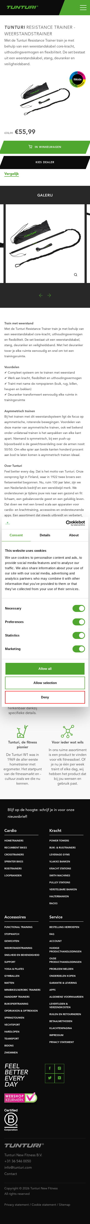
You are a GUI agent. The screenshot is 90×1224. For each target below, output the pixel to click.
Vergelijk (11, 174)
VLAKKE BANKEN (59, 862)
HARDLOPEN (11, 1032)
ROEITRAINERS (13, 869)
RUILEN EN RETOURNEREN (65, 1014)
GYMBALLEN (11, 976)
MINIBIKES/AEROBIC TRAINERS (22, 990)
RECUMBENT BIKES (15, 848)
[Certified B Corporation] (45, 1120)
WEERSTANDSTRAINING (18, 948)
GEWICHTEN (11, 941)
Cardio (10, 831)
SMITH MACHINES (59, 876)
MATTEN (9, 983)
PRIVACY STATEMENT (61, 1042)
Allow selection (45, 683)
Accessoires (15, 917)
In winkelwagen (47, 147)
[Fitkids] (77, 79)
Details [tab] (45, 535)
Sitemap (64, 1204)
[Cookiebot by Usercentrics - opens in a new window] (66, 523)
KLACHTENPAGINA (60, 1028)
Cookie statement (44, 1204)
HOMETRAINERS (13, 841)
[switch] (79, 621)
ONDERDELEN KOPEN (62, 976)
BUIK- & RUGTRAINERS (62, 848)
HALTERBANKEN (59, 897)
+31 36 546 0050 (17, 1161)
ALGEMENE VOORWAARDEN (66, 997)
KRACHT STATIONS (60, 869)
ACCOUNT (55, 941)
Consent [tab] (16, 535)
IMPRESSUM (56, 1035)
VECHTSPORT (12, 1025)
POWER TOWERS (59, 841)
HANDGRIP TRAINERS (16, 997)
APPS (52, 990)
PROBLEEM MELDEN (61, 969)
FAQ (51, 934)
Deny (45, 697)
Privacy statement (16, 1204)
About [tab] (74, 535)
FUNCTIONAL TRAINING (18, 927)
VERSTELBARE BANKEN (63, 890)
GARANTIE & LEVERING (63, 983)
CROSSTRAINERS (14, 855)
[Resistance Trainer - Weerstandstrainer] (45, 243)
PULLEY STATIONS (59, 883)
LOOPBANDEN (13, 876)
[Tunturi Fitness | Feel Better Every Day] (22, 6)
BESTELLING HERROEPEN (64, 927)
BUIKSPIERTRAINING (16, 1004)
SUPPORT (9, 962)
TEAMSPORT (11, 1039)
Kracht (55, 831)
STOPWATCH (11, 934)
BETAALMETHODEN (60, 1021)
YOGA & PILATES (14, 969)
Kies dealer (45, 162)
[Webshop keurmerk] (45, 1098)
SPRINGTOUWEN (14, 1018)
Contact (10, 1174)
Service (55, 917)
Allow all (45, 668)
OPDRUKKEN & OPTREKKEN (21, 1011)
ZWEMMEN (11, 1053)
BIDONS (9, 1046)
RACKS (53, 903)
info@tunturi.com (18, 1168)
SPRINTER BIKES (13, 862)
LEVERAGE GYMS (59, 855)
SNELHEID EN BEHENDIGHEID (21, 955)
